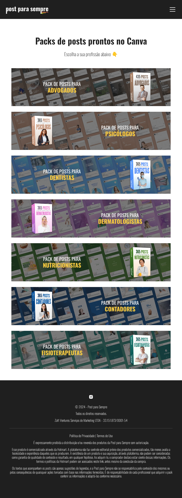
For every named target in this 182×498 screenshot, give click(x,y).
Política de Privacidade (82, 435)
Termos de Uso (105, 435)
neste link (98, 461)
